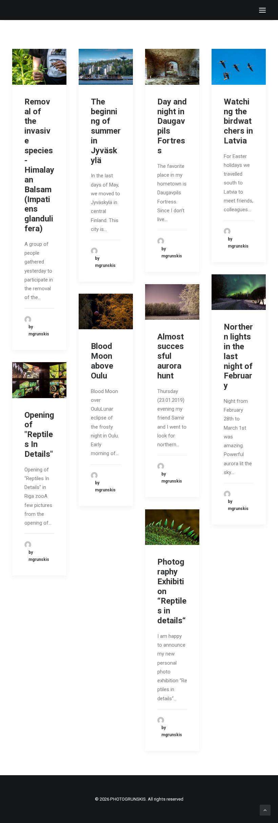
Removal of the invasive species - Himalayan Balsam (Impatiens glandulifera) (39, 165)
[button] (262, 10)
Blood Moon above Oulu (102, 360)
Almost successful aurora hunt (170, 356)
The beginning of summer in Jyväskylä (106, 131)
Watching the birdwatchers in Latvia (238, 121)
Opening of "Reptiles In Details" (39, 434)
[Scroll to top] (265, 810)
